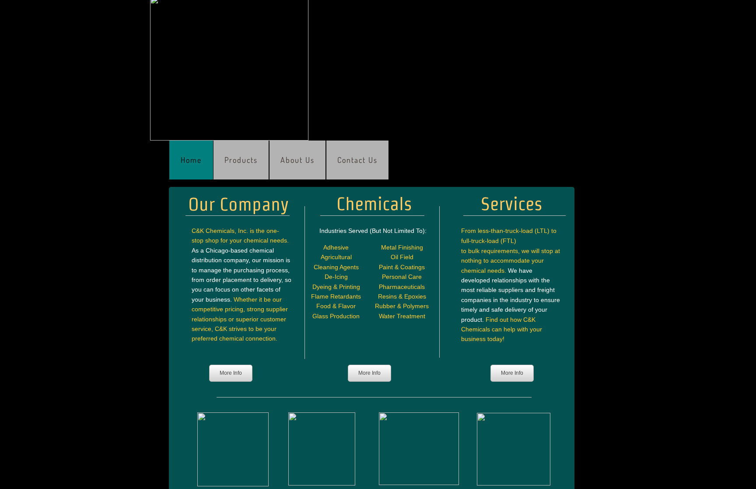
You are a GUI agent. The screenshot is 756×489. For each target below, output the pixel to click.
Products (241, 160)
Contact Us (357, 160)
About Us (297, 160)
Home (191, 160)
